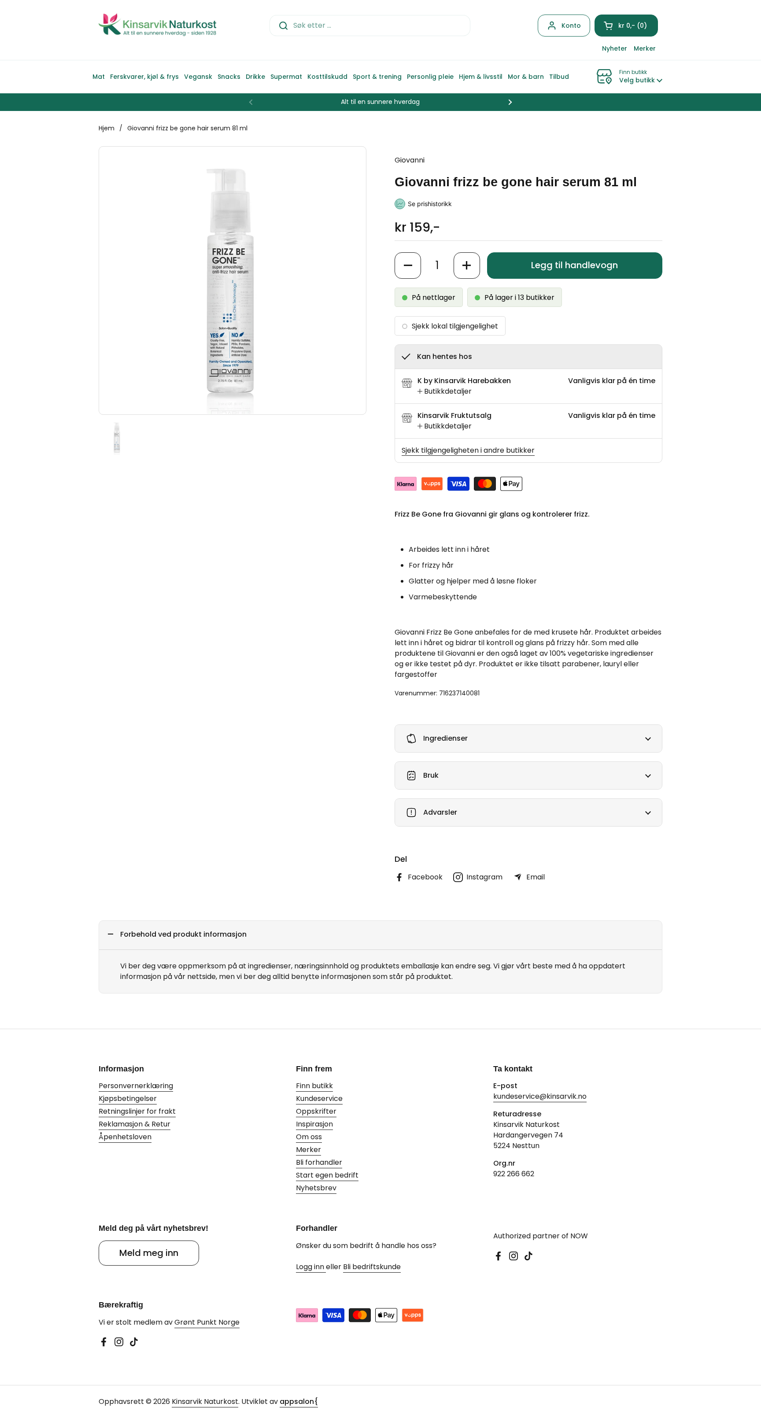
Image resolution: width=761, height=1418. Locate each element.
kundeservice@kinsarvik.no (540, 1096)
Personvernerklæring (136, 1086)
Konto (571, 25)
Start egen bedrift (327, 1175)
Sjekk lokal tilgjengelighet (455, 326)
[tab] (444, 391)
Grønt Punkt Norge (207, 1322)
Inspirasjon (314, 1124)
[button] (626, 26)
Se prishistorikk (430, 203)
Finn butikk (314, 1086)
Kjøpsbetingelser (128, 1098)
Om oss (309, 1137)
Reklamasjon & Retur (134, 1124)
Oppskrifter (316, 1111)
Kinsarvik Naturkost (205, 1401)
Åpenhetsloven (125, 1137)
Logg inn (311, 1267)
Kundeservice (319, 1098)
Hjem (107, 128)
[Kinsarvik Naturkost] (157, 25)
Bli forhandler (319, 1162)
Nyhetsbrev (316, 1188)
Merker (308, 1150)
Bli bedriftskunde (372, 1267)
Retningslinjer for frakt (137, 1111)
